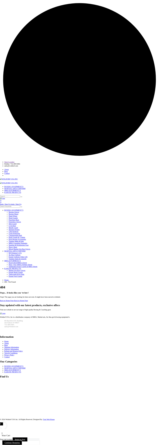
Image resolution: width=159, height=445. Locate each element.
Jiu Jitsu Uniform (14, 255)
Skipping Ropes (14, 230)
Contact (7, 173)
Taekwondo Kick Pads (16, 274)
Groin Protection (14, 233)
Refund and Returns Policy (13, 351)
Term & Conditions (11, 353)
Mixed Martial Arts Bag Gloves (19, 249)
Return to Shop (20, 439)
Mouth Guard (13, 228)
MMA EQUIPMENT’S (12, 190)
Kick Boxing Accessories (17, 239)
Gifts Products (13, 231)
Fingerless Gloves (15, 222)
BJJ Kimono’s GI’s (15, 253)
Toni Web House (49, 419)
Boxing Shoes (13, 214)
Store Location (9, 162)
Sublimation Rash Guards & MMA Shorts (23, 267)
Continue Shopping (12, 443)
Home (6, 280)
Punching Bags (14, 220)
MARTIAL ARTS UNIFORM (14, 188)
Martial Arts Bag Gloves (17, 270)
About (6, 169)
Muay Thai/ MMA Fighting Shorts (20, 265)
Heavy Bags (13, 247)
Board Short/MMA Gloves (18, 263)
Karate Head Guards (16, 272)
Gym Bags (12, 226)
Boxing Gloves (14, 212)
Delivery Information (11, 349)
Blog (6, 171)
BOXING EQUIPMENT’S (13, 187)
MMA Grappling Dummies (18, 243)
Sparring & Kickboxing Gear (19, 245)
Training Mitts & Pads (16, 241)
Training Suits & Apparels (17, 259)
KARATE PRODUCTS (12, 192)
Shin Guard (13, 224)
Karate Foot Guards (15, 276)
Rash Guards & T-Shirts (17, 237)
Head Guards (13, 218)
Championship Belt (15, 235)
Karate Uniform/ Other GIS (18, 257)
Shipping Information (11, 347)
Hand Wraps (13, 216)
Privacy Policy (9, 355)
